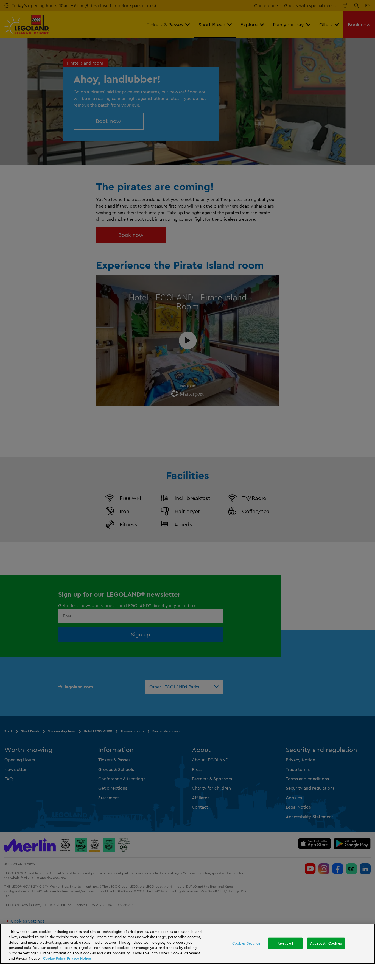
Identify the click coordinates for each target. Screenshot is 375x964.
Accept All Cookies (326, 943)
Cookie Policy (54, 958)
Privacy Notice (79, 958)
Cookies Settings (246, 943)
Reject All (285, 943)
